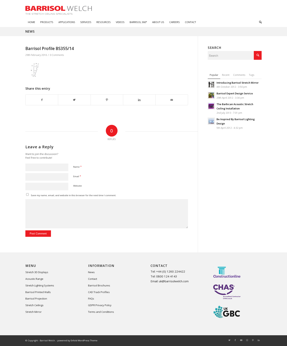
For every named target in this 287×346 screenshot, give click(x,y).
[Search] (259, 22)
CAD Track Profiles (99, 292)
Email (77, 176)
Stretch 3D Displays (36, 272)
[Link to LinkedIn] (259, 340)
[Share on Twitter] (74, 100)
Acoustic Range (34, 279)
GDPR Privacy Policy (99, 305)
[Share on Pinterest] (107, 100)
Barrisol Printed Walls (38, 292)
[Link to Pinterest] (253, 340)
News (30, 31)
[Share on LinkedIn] (139, 100)
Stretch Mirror (33, 312)
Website (77, 185)
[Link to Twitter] (229, 340)
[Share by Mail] (172, 100)
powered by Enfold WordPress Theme (77, 340)
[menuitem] (31, 22)
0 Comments (57, 55)
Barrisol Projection (36, 298)
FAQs (91, 298)
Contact (92, 279)
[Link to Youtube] (241, 340)
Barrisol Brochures (99, 285)
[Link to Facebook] (235, 340)
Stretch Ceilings (34, 305)
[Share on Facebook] (42, 100)
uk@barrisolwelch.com (174, 281)
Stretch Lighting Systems (39, 285)
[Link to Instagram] (247, 340)
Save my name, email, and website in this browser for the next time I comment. (73, 195)
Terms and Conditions (101, 312)
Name (77, 166)
